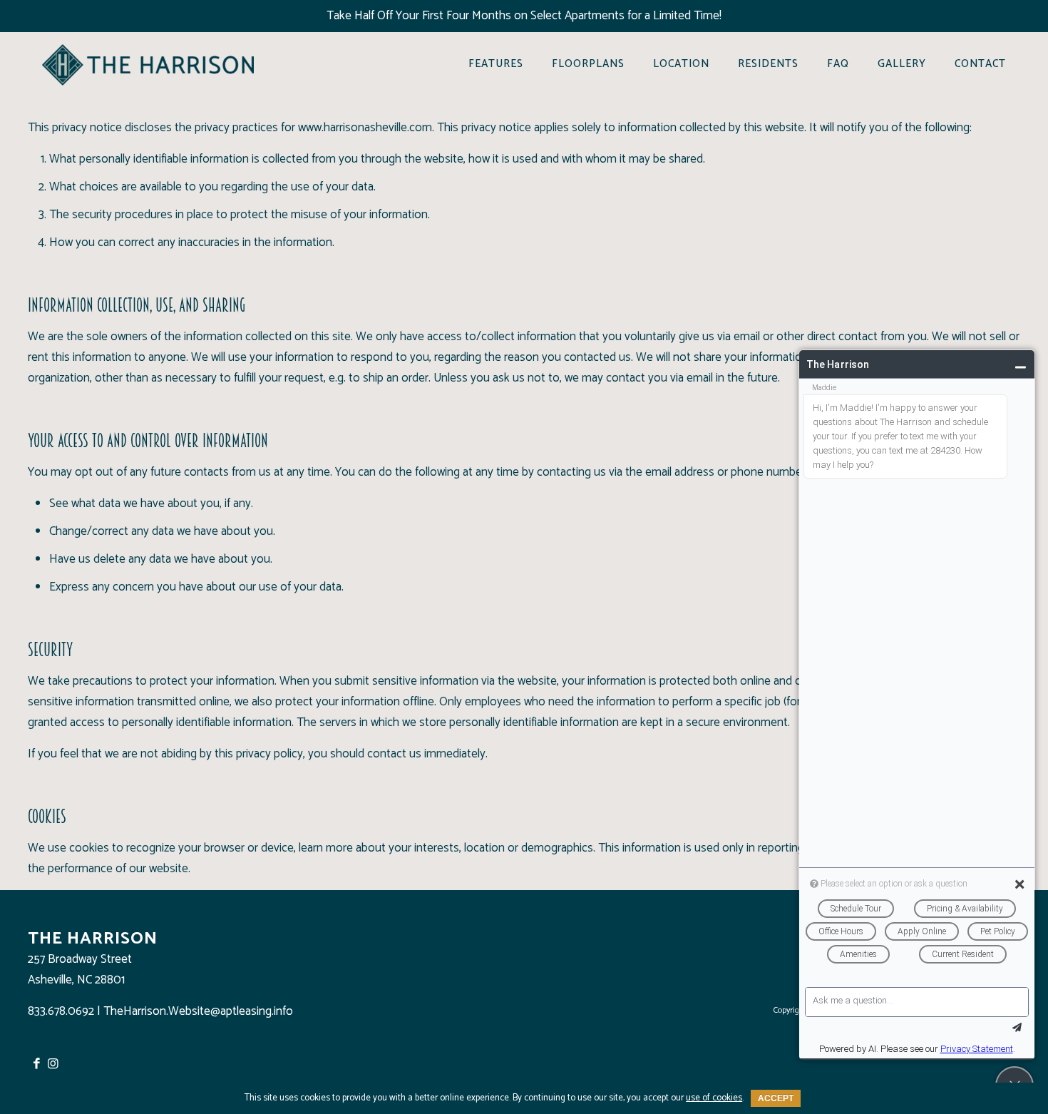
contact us (394, 754)
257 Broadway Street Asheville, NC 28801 (80, 969)
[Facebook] (36, 1064)
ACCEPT (775, 1098)
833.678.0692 (61, 1011)
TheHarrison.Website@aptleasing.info (198, 1011)
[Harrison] (148, 64)
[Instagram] (53, 1064)
